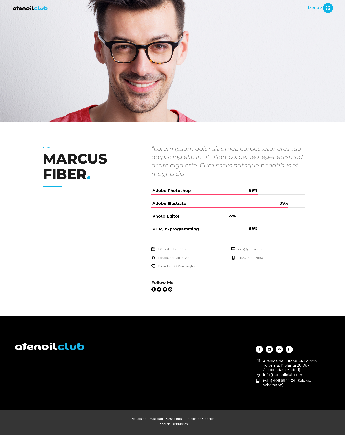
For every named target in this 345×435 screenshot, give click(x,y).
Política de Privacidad (147, 419)
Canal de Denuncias (172, 424)
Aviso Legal (174, 419)
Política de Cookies (199, 419)
